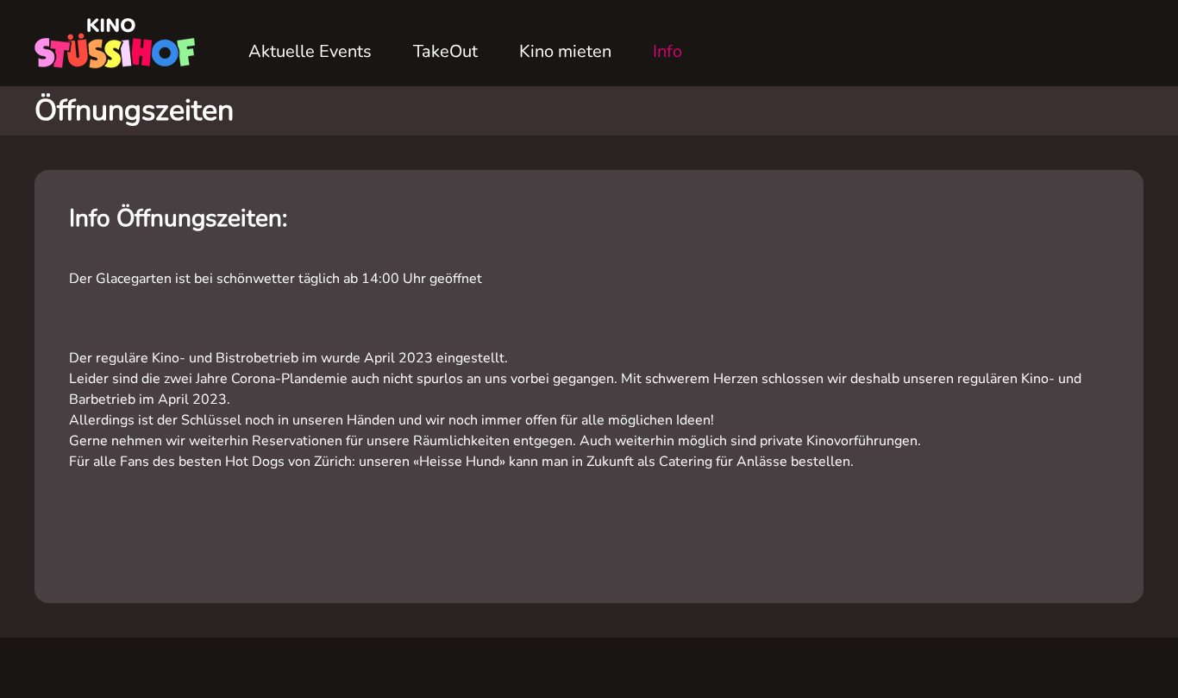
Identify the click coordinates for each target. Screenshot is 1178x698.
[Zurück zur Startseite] (120, 43)
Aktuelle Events (310, 51)
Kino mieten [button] (565, 51)
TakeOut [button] (445, 51)
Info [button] (667, 51)
